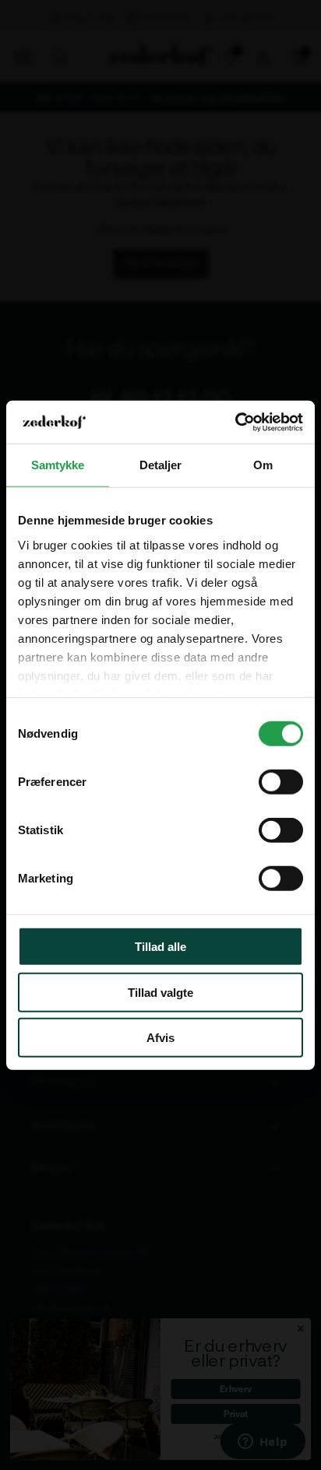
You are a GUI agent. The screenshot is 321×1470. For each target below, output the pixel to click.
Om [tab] (263, 465)
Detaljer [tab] (160, 465)
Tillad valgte (160, 991)
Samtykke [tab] (58, 465)
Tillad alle (160, 946)
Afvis (160, 1037)
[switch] (281, 782)
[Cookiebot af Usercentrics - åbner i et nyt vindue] (235, 422)
